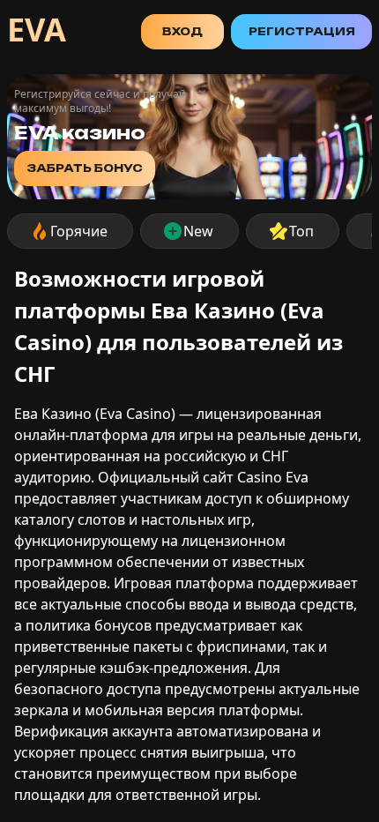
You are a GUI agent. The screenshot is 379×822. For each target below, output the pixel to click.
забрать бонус (84, 168)
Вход (182, 31)
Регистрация (302, 31)
